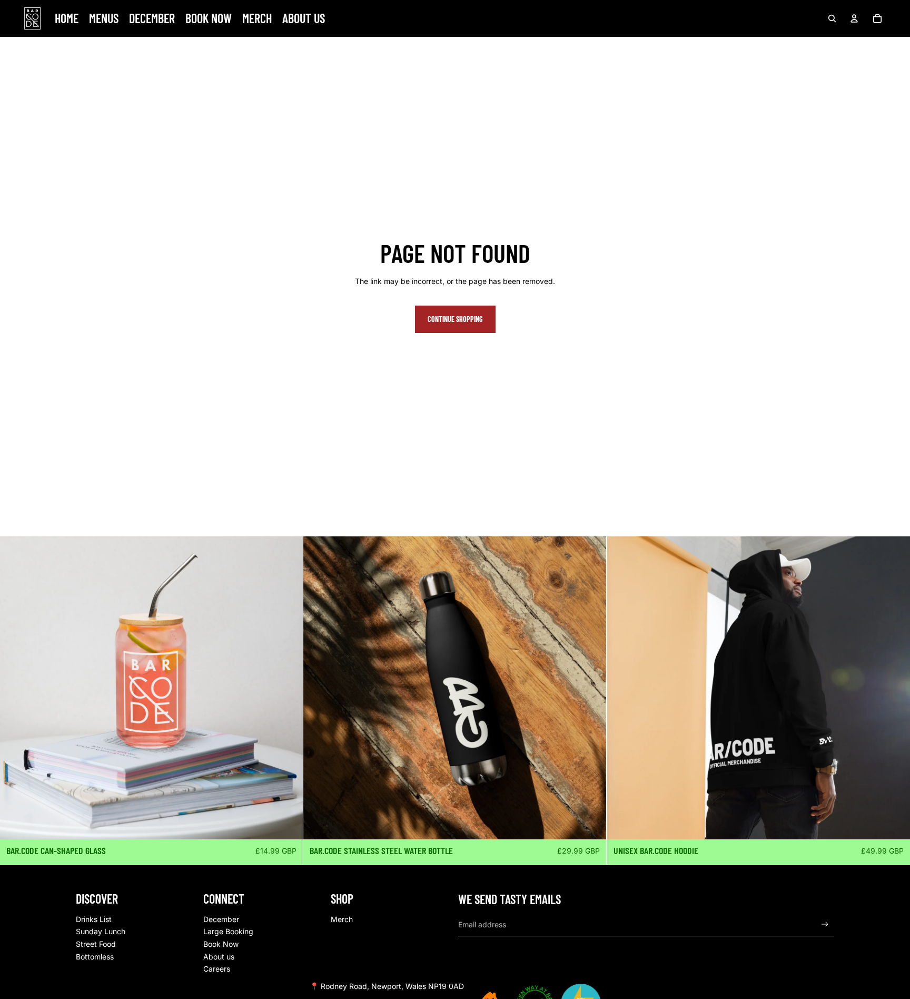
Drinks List (94, 919)
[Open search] (832, 18)
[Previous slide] (623, 688)
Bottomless (95, 956)
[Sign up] (825, 924)
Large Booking (228, 931)
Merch (342, 919)
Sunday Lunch (100, 931)
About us (218, 956)
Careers (216, 968)
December (221, 919)
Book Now (221, 943)
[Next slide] (894, 688)
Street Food (96, 943)
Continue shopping (455, 319)
